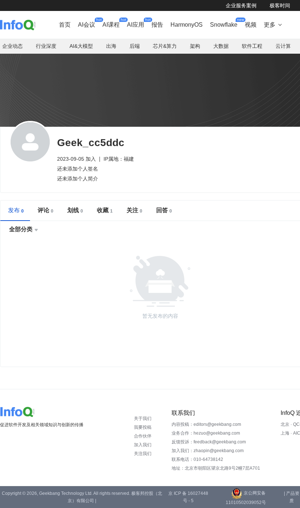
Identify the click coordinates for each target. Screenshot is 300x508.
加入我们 (142, 444)
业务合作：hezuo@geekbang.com (206, 433)
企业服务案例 (241, 5)
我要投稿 (142, 427)
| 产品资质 (291, 497)
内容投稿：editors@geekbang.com (206, 424)
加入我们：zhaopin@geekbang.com (208, 450)
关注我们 (142, 453)
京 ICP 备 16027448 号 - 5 (188, 497)
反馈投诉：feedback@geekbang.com (209, 441)
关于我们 (142, 418)
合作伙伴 (142, 436)
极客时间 (280, 5)
